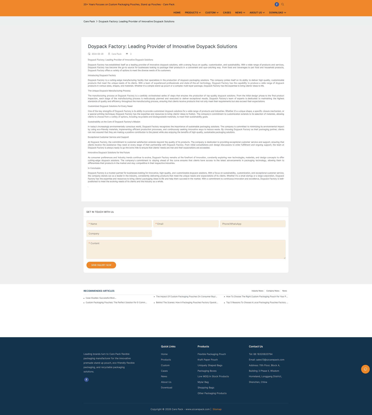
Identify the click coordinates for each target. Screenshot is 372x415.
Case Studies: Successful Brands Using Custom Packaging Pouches (101, 298)
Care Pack (89, 21)
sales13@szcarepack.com (270, 359)
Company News (272, 291)
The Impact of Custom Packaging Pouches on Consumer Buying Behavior (187, 296)
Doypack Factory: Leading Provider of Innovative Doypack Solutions (136, 21)
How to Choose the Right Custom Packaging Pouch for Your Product (257, 296)
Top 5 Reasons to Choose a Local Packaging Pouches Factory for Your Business (257, 302)
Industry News (257, 291)
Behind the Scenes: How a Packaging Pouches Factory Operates (187, 302)
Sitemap (217, 409)
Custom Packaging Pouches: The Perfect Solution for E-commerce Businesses (117, 302)
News (284, 291)
